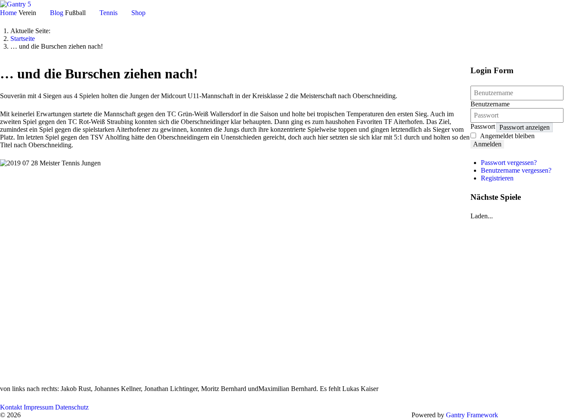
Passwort (482, 126)
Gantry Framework (472, 415)
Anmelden (487, 144)
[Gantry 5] (15, 3)
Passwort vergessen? (509, 162)
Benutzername (490, 104)
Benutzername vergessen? (516, 170)
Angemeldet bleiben (507, 136)
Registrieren (497, 178)
